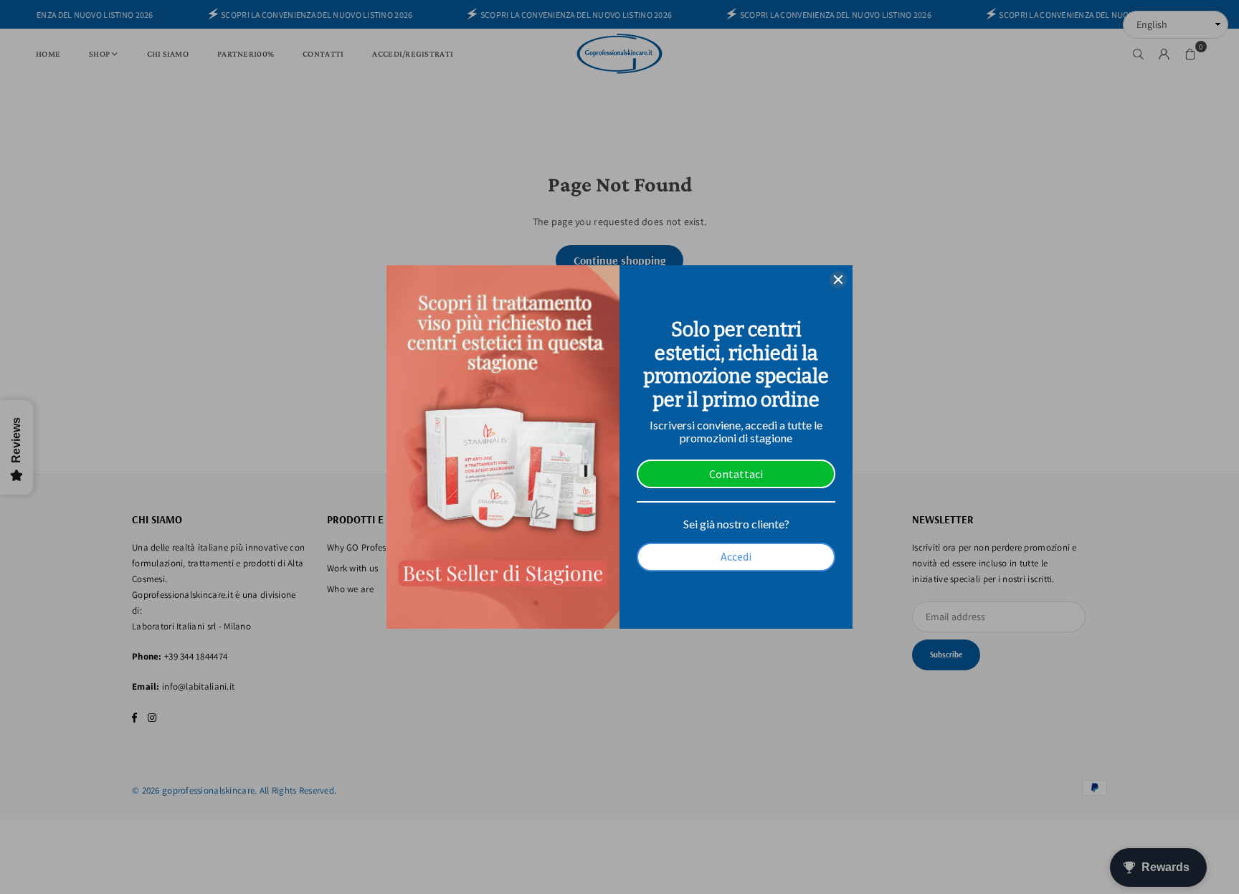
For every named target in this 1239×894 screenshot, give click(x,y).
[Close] (838, 279)
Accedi (736, 556)
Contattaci (736, 474)
